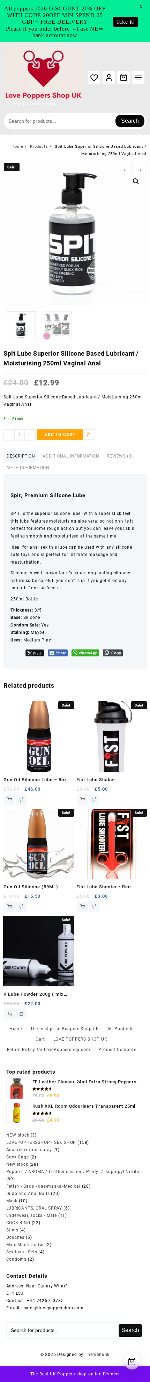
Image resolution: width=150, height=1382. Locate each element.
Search (130, 121)
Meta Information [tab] (28, 467)
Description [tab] (21, 456)
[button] (136, 181)
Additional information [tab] (71, 456)
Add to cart (59, 434)
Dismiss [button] (111, 1374)
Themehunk (97, 1354)
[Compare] (89, 434)
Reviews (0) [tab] (120, 456)
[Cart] (123, 77)
